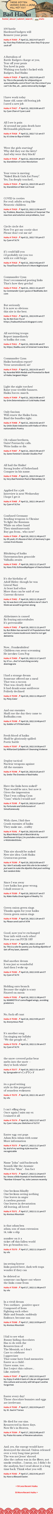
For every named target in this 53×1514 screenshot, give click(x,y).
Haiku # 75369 (10, 1287)
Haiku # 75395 (10, 803)
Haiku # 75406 (10, 476)
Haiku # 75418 (10, 262)
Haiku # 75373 (10, 1145)
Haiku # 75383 (10, 972)
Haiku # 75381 (10, 997)
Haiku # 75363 (10, 1473)
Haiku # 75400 (10, 658)
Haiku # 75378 (10, 1044)
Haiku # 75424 (10, 184)
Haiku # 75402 (10, 599)
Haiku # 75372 (10, 1173)
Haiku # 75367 (10, 1376)
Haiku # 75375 (10, 1095)
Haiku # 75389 (10, 893)
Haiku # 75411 (10, 344)
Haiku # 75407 (10, 450)
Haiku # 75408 (10, 422)
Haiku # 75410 (10, 369)
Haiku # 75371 (10, 1211)
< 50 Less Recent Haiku (27, 1486)
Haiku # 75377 (10, 1069)
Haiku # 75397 (10, 746)
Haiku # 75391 (10, 831)
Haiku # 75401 (10, 627)
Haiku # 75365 (10, 1407)
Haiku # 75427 (10, 108)
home (5, 18)
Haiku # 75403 (10, 564)
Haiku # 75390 (10, 862)
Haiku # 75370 (10, 1249)
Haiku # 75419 (10, 237)
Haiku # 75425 (10, 158)
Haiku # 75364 (10, 1432)
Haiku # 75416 (10, 287)
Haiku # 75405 (10, 501)
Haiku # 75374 (10, 1120)
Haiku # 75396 (10, 771)
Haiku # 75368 (10, 1322)
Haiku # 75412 (10, 316)
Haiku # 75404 (10, 536)
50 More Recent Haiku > (26, 1492)
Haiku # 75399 (10, 696)
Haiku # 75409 (10, 397)
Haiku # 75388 (10, 918)
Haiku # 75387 (10, 943)
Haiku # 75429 (10, 77)
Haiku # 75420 (10, 209)
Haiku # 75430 (10, 39)
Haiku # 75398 (10, 721)
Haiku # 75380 (10, 1018)
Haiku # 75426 (10, 133)
